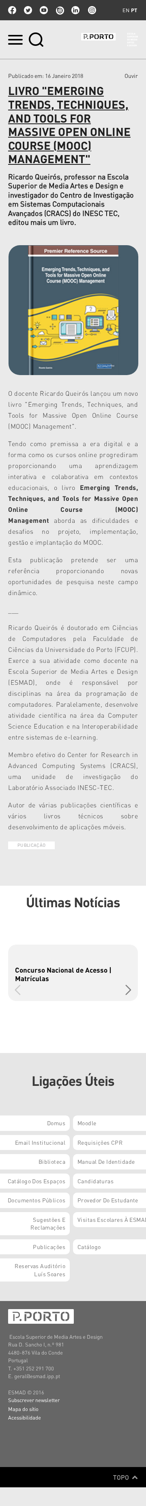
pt (134, 10)
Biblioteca (52, 1161)
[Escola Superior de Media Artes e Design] (109, 39)
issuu (60, 10)
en (125, 10)
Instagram (91, 10)
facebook (12, 10)
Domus (56, 1122)
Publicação (31, 845)
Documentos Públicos (36, 1200)
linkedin (75, 10)
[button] (128, 990)
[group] (73, 972)
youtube (44, 10)
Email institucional (40, 1142)
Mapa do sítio (23, 1408)
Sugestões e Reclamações (47, 1223)
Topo (122, 1477)
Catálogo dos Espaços (36, 1181)
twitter (28, 10)
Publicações (49, 1246)
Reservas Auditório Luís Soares (40, 1269)
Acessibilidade (24, 1417)
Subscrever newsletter (34, 1399)
